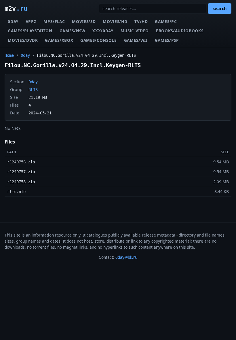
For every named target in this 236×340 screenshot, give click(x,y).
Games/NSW (72, 30)
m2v (16, 8)
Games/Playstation (30, 30)
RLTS (33, 89)
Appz (31, 21)
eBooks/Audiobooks (179, 30)
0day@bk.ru (126, 257)
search (220, 8)
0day (13, 21)
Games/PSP (167, 40)
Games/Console (98, 40)
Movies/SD (84, 21)
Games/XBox (59, 40)
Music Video (135, 30)
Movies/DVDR (23, 40)
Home (9, 55)
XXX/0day (102, 30)
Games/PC (166, 21)
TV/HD (141, 21)
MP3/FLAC (54, 21)
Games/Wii (136, 40)
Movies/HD (115, 21)
